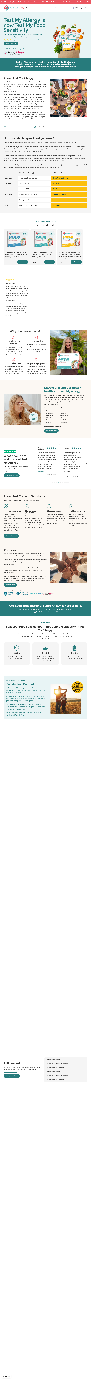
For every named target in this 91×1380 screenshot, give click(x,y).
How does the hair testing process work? (57, 1063)
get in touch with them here (55, 612)
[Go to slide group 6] (62, 482)
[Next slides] (86, 463)
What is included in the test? (54, 1059)
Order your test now (12, 1076)
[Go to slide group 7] (64, 482)
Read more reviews (12, 475)
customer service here (10, 1072)
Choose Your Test (11, 536)
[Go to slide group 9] (68, 482)
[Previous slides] (34, 463)
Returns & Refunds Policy (17, 715)
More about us (10, 585)
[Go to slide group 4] (58, 482)
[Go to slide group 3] (56, 482)
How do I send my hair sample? (55, 1067)
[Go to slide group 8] (66, 482)
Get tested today (51, 431)
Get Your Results (11, 43)
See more (41, 474)
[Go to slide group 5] (60, 482)
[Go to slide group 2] (54, 482)
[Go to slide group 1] (52, 482)
